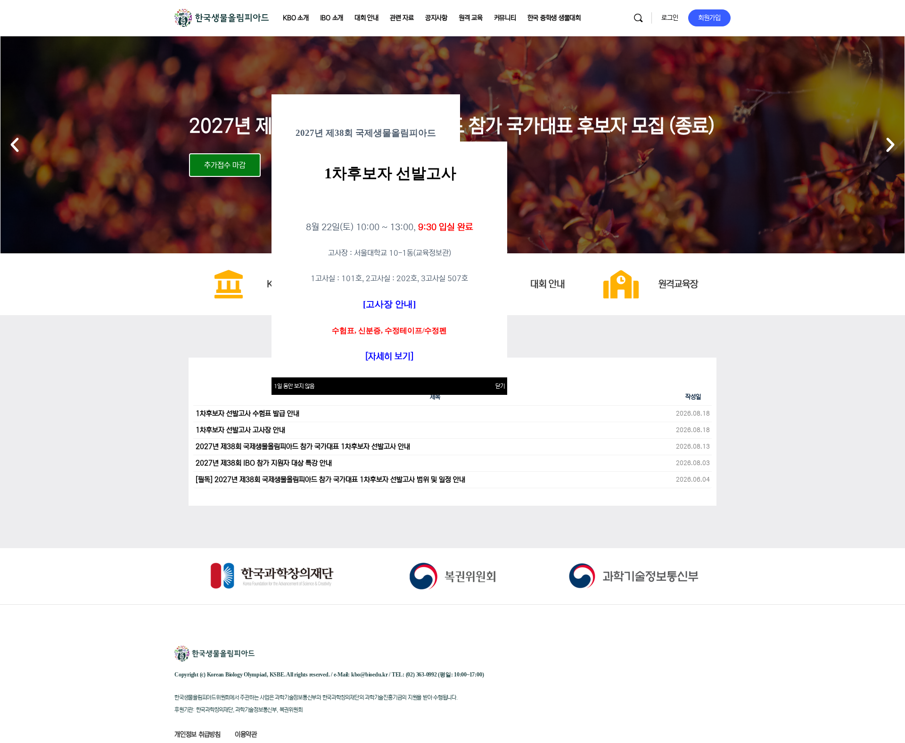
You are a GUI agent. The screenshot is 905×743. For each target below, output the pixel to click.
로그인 (669, 18)
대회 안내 (547, 284)
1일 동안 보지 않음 (294, 386)
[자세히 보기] (389, 356)
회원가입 (709, 18)
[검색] (638, 18)
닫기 (500, 386)
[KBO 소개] (228, 284)
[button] (14, 144)
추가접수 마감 (225, 165)
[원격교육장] (621, 284)
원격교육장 (678, 284)
